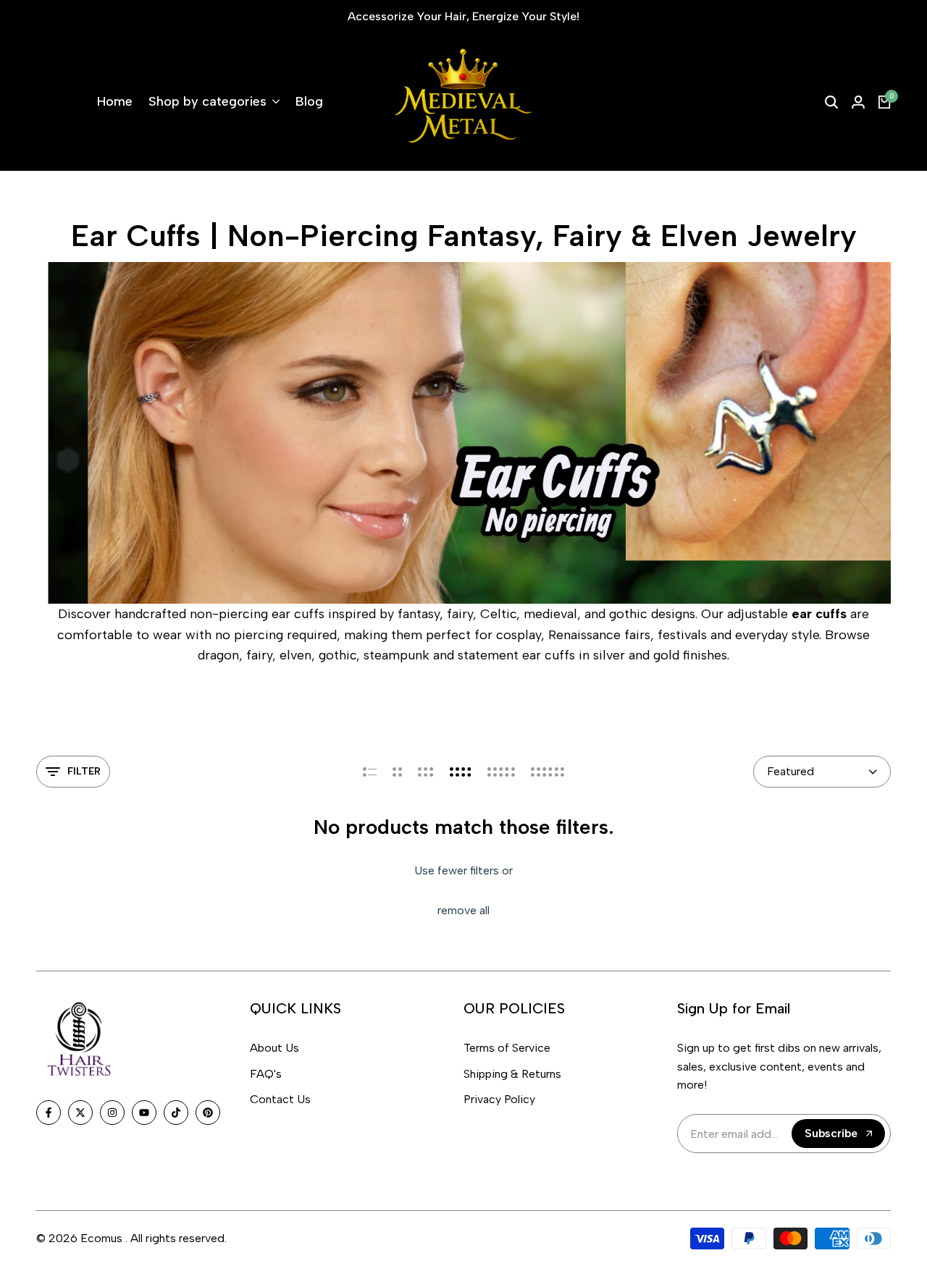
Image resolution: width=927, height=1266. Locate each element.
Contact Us (280, 1099)
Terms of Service (507, 1048)
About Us (274, 1048)
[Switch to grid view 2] (397, 771)
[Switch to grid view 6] (547, 771)
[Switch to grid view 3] (425, 771)
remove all (463, 910)
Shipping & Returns (512, 1074)
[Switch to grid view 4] (460, 771)
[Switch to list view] (369, 771)
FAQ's (266, 1074)
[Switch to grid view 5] (501, 771)
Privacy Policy (499, 1099)
